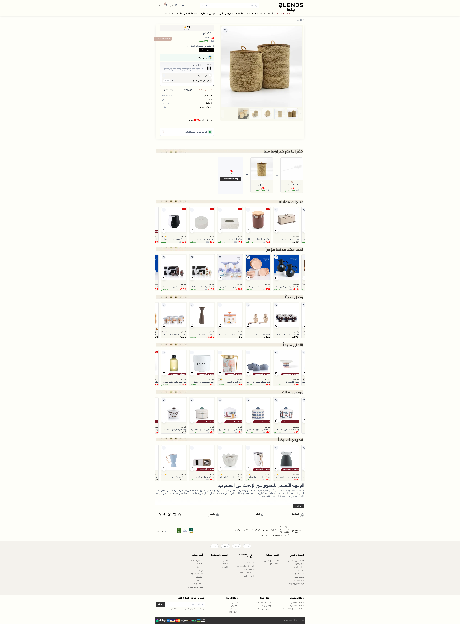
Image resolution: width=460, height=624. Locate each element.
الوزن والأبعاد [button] (187, 90)
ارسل (160, 604)
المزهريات (199, 577)
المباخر (225, 560)
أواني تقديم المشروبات (245, 566)
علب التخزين (198, 580)
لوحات (200, 570)
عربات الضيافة (299, 580)
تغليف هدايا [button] (203, 75)
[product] (286, 220)
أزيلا (214, 546)
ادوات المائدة (249, 576)
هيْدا (224, 546)
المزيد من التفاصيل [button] (205, 90)
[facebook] (164, 515)
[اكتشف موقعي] (163, 131)
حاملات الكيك (299, 577)
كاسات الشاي (299, 574)
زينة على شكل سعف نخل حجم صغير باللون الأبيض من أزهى (292, 185)
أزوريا (235, 546)
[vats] (191, 531)
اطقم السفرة (274, 564)
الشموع (225, 567)
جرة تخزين (261, 185)
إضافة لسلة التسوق (230, 178)
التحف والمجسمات (196, 560)
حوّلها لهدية (198, 65)
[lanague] (181, 5)
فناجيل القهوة (299, 564)
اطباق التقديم (249, 569)
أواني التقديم (249, 563)
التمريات (301, 570)
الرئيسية (299, 20)
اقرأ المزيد (298, 506)
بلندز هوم (296, 236)
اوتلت (268, 209)
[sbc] (185, 531)
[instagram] (174, 515)
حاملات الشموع (197, 574)
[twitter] (169, 515)
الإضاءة (200, 567)
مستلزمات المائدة (247, 573)
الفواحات (225, 564)
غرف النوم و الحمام (195, 587)
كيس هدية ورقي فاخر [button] (202, 80)
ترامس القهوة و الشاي (296, 560)
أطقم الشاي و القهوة (271, 560)
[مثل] (304, 210)
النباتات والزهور (197, 584)
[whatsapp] (159, 515)
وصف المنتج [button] (168, 90)
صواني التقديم (298, 567)
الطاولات (199, 564)
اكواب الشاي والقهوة (296, 584)
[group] (261, 113)
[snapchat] (180, 515)
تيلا (246, 546)
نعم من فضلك (206, 50)
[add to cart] (276, 230)
